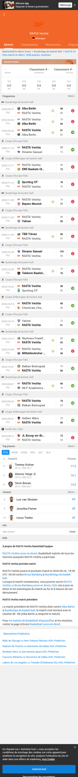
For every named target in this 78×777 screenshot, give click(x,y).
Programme (8, 96)
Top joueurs (8, 446)
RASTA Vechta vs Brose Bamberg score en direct (37, 583)
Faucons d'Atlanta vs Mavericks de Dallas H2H (27, 657)
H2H (54, 585)
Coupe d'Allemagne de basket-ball (23, 158)
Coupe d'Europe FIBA (16, 141)
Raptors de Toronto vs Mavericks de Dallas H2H (28, 646)
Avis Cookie (48, 759)
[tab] (8, 45)
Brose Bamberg (33, 574)
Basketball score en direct (45, 624)
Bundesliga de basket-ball (19, 102)
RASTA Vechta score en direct (19, 553)
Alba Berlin (68, 606)
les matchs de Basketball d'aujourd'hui (31, 620)
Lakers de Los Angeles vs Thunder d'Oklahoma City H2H (32, 662)
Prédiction (59, 640)
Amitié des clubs (14, 429)
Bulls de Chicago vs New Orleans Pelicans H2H (27, 640)
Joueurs (6, 492)
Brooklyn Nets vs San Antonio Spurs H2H (24, 651)
